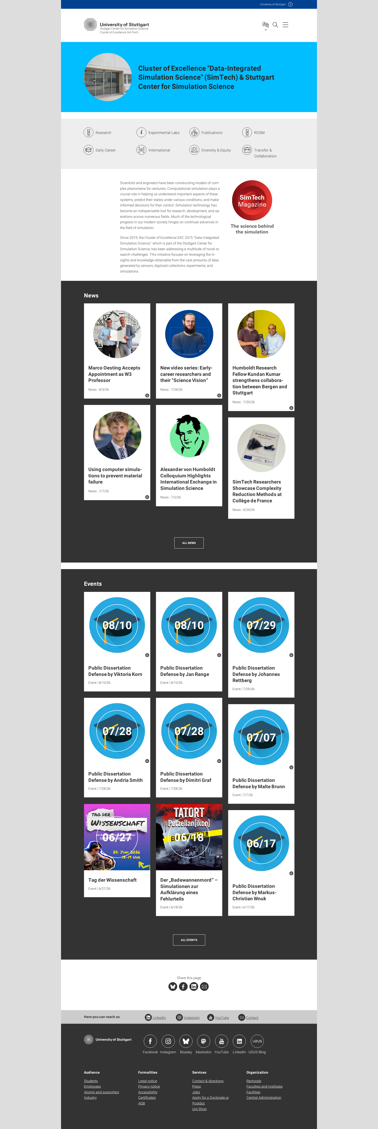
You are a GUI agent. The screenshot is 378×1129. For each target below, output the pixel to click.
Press (196, 1086)
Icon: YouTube (221, 1041)
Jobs (196, 1092)
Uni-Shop (199, 1108)
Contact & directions (208, 1080)
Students (91, 1080)
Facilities (253, 1092)
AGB (141, 1103)
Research (103, 132)
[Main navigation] (285, 24)
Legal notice (147, 1080)
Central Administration (264, 1097)
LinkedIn (159, 1017)
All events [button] (189, 940)
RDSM (259, 132)
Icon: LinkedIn (239, 1041)
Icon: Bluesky (185, 1041)
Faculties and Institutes (265, 1086)
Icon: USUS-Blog (257, 1041)
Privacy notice (149, 1086)
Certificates (147, 1097)
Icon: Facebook (150, 1041)
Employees (92, 1086)
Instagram (192, 1017)
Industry (90, 1097)
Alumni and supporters (101, 1092)
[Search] (275, 24)
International (159, 150)
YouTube (222, 1017)
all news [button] (189, 543)
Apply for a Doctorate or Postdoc (210, 1100)
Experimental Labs (164, 132)
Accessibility (148, 1092)
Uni (273, 4)
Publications (211, 132)
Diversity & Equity (216, 150)
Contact (252, 1017)
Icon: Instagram (168, 1041)
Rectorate (254, 1080)
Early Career (106, 150)
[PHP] (183, 986)
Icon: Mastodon (203, 1041)
